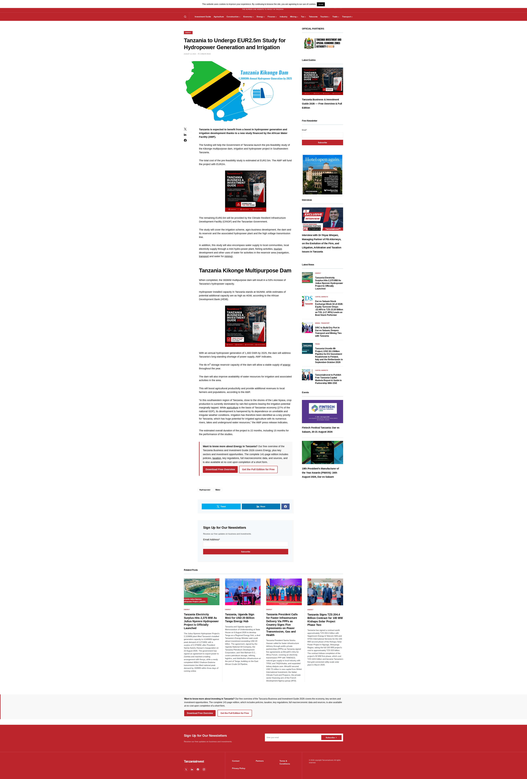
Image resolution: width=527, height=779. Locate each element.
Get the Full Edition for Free (258, 469)
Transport (325, 323)
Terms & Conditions (285, 762)
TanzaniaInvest (194, 761)
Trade (317, 344)
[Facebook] (198, 769)
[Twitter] (186, 769)
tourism (278, 249)
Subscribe (330, 737)
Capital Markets (321, 297)
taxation (216, 458)
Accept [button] (321, 4)
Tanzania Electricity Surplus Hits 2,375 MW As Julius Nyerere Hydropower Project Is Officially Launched (329, 283)
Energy (188, 32)
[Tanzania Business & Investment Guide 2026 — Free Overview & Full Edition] (322, 81)
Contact (235, 761)
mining (228, 256)
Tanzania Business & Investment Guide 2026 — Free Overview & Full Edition (322, 103)
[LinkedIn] (192, 769)
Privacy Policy (238, 768)
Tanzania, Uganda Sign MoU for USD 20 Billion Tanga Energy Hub (239, 618)
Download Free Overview (220, 469)
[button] (185, 16)
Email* (304, 130)
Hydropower (204, 490)
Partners (260, 761)
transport (204, 256)
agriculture (232, 407)
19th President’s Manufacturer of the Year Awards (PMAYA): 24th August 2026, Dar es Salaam (320, 472)
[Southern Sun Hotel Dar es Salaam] (322, 174)
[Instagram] (204, 769)
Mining (317, 323)
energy (286, 364)
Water (217, 490)
